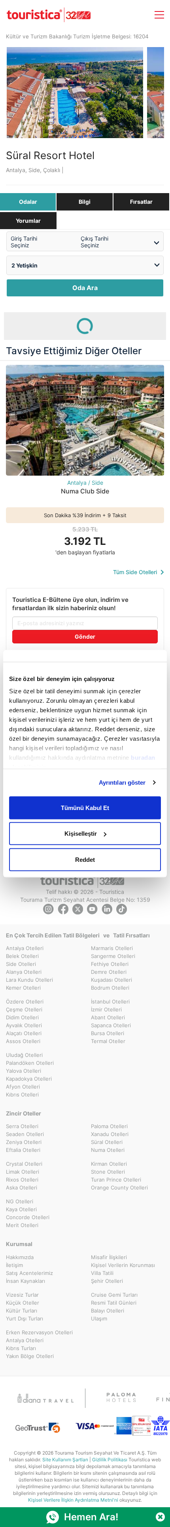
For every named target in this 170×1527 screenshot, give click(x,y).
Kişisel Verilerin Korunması (123, 1265)
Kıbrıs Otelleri (22, 1094)
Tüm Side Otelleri (136, 572)
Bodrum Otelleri (110, 987)
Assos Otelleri (23, 1041)
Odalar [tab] (28, 201)
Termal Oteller (108, 1041)
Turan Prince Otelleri (116, 1179)
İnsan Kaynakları (25, 1281)
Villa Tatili (102, 1273)
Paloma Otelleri (109, 1126)
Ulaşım (99, 1318)
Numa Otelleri (108, 1150)
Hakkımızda (20, 1257)
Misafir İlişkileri (109, 1257)
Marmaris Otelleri (112, 948)
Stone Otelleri (108, 1171)
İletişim (14, 1265)
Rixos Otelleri (22, 1179)
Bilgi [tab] (85, 201)
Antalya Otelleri (24, 948)
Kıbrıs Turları (21, 1348)
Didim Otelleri (22, 1017)
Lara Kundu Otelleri (29, 980)
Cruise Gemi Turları (114, 1295)
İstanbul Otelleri (110, 1001)
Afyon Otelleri (23, 1086)
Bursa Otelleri (107, 1033)
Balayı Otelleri (107, 1310)
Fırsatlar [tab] (141, 201)
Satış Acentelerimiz (29, 1273)
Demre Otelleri (109, 972)
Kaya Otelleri (21, 1209)
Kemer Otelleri (23, 987)
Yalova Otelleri (23, 1071)
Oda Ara (85, 288)
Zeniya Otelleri (24, 1142)
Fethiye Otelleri (109, 964)
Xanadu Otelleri (109, 1134)
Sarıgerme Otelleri (113, 956)
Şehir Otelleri (107, 1281)
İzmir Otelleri (106, 1009)
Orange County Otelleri (119, 1187)
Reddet (85, 859)
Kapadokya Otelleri (29, 1079)
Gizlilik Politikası (109, 1460)
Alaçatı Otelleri (24, 1033)
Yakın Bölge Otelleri (30, 1356)
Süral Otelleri (107, 1142)
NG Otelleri (19, 1201)
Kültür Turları (21, 1310)
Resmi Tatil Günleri (113, 1302)
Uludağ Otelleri (24, 1055)
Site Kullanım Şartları (65, 1460)
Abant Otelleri (108, 1017)
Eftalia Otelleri (23, 1150)
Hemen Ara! (91, 1517)
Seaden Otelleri (25, 1134)
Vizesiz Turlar (22, 1295)
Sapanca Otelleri (111, 1025)
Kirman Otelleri (109, 1164)
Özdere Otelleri (24, 1001)
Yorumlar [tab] (28, 220)
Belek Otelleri (22, 956)
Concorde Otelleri (27, 1217)
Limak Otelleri (22, 1171)
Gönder (85, 636)
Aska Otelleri (21, 1187)
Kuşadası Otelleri (111, 980)
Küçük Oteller (22, 1302)
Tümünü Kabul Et (85, 807)
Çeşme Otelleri (24, 1009)
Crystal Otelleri (24, 1164)
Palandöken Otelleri (30, 1063)
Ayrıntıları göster (122, 782)
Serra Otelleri (22, 1126)
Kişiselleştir (80, 833)
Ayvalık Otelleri (24, 1025)
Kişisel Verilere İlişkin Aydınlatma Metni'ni (73, 1500)
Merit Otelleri (22, 1225)
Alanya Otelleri (24, 972)
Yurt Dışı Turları (24, 1318)
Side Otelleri (21, 964)
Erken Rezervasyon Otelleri (39, 1332)
